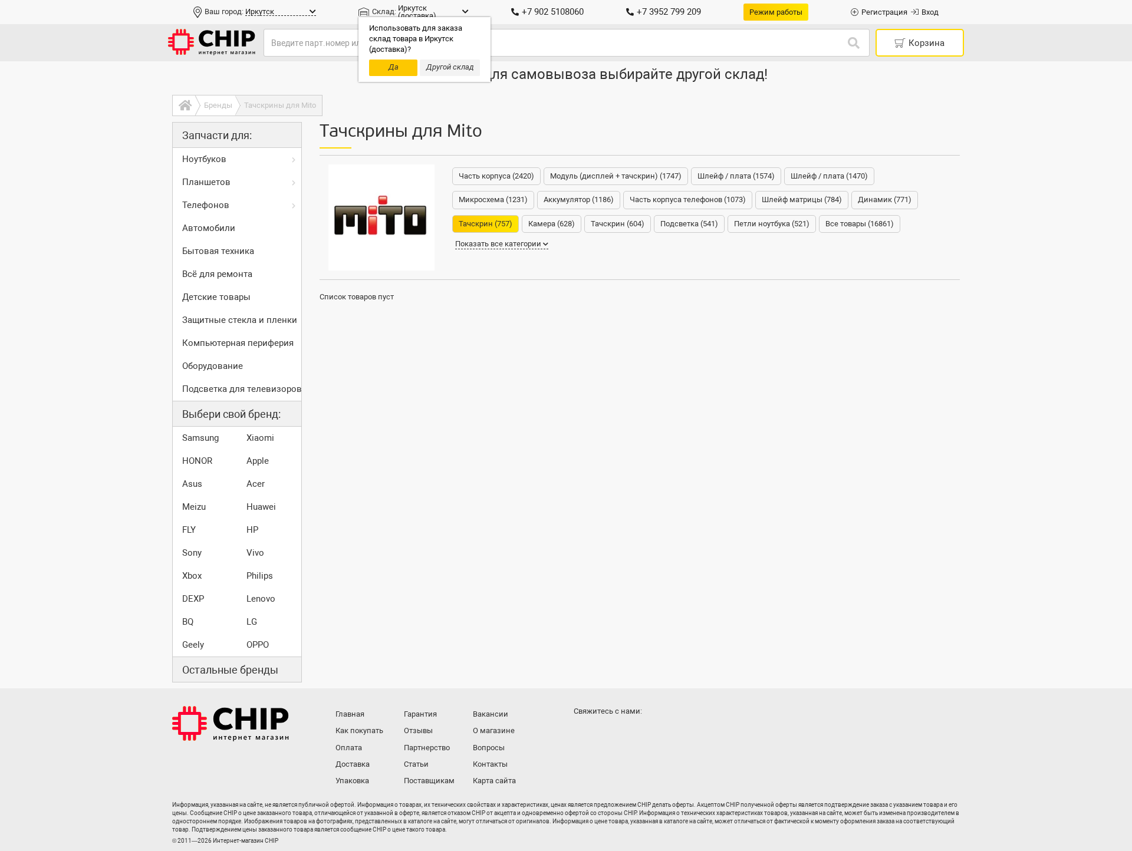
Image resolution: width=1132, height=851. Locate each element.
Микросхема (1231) (493, 199)
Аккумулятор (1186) (579, 199)
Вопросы (489, 747)
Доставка (352, 764)
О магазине (494, 730)
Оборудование (212, 366)
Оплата (348, 747)
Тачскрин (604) (617, 223)
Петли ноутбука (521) (771, 223)
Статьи (416, 764)
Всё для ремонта (217, 274)
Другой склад (450, 66)
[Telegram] (608, 734)
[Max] (585, 734)
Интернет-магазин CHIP (230, 723)
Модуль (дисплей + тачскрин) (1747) (616, 175)
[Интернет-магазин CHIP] (211, 43)
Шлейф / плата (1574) (736, 175)
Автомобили (208, 228)
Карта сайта (494, 780)
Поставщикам (429, 780)
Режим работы (775, 12)
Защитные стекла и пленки (239, 320)
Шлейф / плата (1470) (829, 175)
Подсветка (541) (689, 223)
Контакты (490, 764)
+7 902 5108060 (553, 11)
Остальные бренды (230, 670)
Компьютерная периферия (238, 343)
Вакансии (490, 714)
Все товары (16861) (859, 223)
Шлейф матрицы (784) (802, 199)
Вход (930, 12)
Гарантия (420, 714)
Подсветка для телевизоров (241, 389)
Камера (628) (551, 223)
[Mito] (381, 217)
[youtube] (632, 734)
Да (394, 66)
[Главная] (184, 105)
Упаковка (352, 780)
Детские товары (216, 297)
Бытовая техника (218, 251)
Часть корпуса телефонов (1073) (688, 199)
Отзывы (418, 730)
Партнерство (427, 747)
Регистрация (884, 12)
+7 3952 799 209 (669, 11)
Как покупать (359, 730)
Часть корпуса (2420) (496, 175)
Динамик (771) (884, 199)
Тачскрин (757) (485, 223)
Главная (349, 714)
